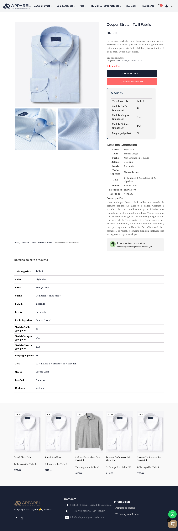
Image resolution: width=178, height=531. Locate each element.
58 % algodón (69, 363)
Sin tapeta (41, 312)
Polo (82, 5)
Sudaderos (148, 5)
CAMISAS (25, 242)
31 (37, 355)
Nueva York (42, 380)
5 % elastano (55, 363)
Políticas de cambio (125, 507)
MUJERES (131, 5)
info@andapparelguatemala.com (87, 517)
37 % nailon (42, 363)
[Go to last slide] (16, 444)
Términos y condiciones (127, 514)
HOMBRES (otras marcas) (105, 5)
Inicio (16, 242)
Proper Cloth (42, 371)
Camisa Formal (42, 5)
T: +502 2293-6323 (78, 511)
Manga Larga (43, 287)
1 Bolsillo (40, 303)
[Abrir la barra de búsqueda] (172, 6)
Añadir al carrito (131, 73)
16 (37, 328)
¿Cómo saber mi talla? (132, 81)
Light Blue (41, 279)
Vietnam (40, 388)
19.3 (38, 347)
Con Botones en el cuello (48, 295)
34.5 (38, 337)
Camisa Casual (64, 5)
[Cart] (160, 6)
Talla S (49, 242)
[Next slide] (162, 444)
